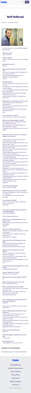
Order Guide (15, 378)
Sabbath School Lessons (15, 368)
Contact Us (15, 384)
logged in (12, 352)
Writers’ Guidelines (15, 381)
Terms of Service (16, 371)
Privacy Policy (15, 375)
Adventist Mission (15, 365)
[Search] (28, 6)
